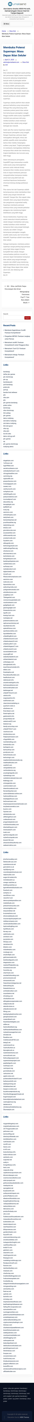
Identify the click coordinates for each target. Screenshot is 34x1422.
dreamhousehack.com (10, 788)
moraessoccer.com (9, 968)
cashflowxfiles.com (9, 1245)
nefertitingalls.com (9, 494)
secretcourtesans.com (10, 468)
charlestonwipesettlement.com (13, 1327)
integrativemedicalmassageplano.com (16, 1284)
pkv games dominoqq (10, 444)
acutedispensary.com (10, 1317)
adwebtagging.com (9, 1338)
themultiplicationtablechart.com (14, 1099)
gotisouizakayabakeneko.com (13, 1183)
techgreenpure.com (9, 559)
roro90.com (7, 1144)
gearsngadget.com (9, 608)
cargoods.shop (8, 1170)
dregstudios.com (8, 962)
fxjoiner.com (7, 812)
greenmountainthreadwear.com (13, 1315)
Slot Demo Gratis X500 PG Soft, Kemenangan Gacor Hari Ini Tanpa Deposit (17, 11)
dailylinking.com (8, 525)
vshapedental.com (9, 768)
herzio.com (7, 1147)
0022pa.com (7, 942)
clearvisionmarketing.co (11, 703)
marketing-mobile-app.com (12, 1260)
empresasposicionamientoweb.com (15, 804)
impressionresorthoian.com (12, 1302)
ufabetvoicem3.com (10, 649)
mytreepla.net (7, 618)
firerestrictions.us (9, 988)
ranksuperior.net (8, 1340)
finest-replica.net (8, 713)
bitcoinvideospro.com (10, 1175)
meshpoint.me (8, 1185)
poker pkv (6, 387)
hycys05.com (7, 1235)
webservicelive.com (9, 845)
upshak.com (7, 1294)
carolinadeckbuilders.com (11, 924)
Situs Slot (25, 62)
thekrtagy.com (8, 781)
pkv (4, 395)
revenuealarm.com (9, 830)
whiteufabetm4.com (10, 659)
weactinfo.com (8, 1253)
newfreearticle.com (9, 1227)
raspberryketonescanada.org (12, 760)
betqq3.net (6, 1042)
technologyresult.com (10, 546)
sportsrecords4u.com (10, 631)
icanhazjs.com (8, 1066)
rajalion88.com (8, 479)
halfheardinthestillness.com (12, 1030)
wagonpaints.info (9, 698)
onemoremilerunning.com (11, 1237)
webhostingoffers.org (10, 548)
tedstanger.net (8, 690)
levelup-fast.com (8, 615)
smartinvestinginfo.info (11, 682)
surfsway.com (8, 566)
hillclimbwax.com (9, 1351)
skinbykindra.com (9, 814)
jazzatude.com (8, 939)
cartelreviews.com (9, 564)
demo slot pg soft (9, 436)
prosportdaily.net (8, 719)
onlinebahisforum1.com (11, 471)
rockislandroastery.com (11, 824)
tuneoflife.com (8, 1366)
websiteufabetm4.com (10, 657)
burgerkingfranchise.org (11, 1201)
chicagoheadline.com (10, 473)
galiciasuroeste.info (9, 957)
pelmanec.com (8, 1131)
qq (4, 441)
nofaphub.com (8, 491)
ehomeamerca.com (9, 553)
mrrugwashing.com (9, 1286)
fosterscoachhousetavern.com (13, 1216)
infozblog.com (8, 996)
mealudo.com (7, 1271)
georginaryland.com (10, 1017)
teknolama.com (8, 1209)
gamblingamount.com (10, 1348)
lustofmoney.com (9, 1358)
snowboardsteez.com (10, 1240)
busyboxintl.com (8, 1191)
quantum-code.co (9, 706)
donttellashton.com (9, 1139)
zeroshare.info (8, 944)
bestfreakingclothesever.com (12, 1304)
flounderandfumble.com (11, 675)
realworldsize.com (9, 1206)
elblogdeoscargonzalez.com (12, 1001)
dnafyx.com (7, 528)
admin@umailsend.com (11, 62)
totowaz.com (7, 1325)
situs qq (6, 428)
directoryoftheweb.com (11, 1136)
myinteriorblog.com (9, 742)
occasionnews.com (9, 1356)
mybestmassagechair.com (12, 1032)
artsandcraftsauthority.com (12, 843)
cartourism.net (8, 1073)
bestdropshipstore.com (11, 561)
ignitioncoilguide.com (10, 835)
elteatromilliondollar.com (11, 1198)
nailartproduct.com (9, 569)
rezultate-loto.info (9, 626)
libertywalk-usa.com (10, 862)
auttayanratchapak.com (11, 1193)
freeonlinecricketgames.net (12, 983)
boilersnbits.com (8, 1222)
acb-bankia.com (8, 1289)
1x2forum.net (7, 463)
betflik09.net (7, 507)
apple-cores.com (8, 1076)
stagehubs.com (8, 460)
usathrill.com (7, 765)
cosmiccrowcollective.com (12, 1178)
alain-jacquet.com (9, 1180)
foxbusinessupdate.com (11, 1278)
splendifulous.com (9, 628)
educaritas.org (8, 502)
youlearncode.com (9, 538)
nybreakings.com (9, 775)
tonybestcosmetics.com (11, 806)
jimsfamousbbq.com (10, 859)
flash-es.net (7, 1291)
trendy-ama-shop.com (10, 726)
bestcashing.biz (8, 986)
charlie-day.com (8, 1273)
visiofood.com (8, 732)
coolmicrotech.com (9, 786)
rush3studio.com (9, 1142)
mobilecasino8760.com (11, 1040)
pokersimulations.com (10, 621)
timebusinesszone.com (11, 1361)
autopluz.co (7, 893)
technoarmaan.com (9, 801)
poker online (7, 405)
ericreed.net (7, 1035)
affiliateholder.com (9, 1371)
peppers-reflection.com (10, 1364)
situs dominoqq (8, 410)
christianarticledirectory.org (12, 1107)
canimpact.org (8, 1068)
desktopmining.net (9, 1084)
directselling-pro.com (10, 827)
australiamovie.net (9, 864)
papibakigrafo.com (9, 1063)
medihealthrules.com (10, 763)
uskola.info (7, 695)
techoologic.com (8, 757)
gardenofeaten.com (9, 1232)
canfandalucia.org (9, 770)
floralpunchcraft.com (10, 1263)
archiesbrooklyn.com (10, 991)
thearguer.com (8, 1258)
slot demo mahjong (9, 421)
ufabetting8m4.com (10, 636)
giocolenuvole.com (9, 530)
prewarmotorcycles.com (11, 906)
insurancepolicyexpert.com (12, 919)
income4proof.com (9, 499)
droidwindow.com (9, 734)
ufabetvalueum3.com (10, 641)
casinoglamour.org (9, 1102)
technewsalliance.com (10, 685)
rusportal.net (7, 1160)
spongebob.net (8, 1188)
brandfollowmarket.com (11, 1330)
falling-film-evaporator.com (12, 1307)
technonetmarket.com (10, 688)
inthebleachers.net (9, 1086)
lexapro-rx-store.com (10, 1089)
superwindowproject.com (11, 1060)
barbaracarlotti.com (9, 1081)
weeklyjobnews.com (10, 1333)
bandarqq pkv (7, 382)
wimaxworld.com (9, 980)
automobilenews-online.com (12, 793)
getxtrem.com (7, 1250)
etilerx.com (7, 670)
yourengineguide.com (10, 773)
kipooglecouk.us (8, 1050)
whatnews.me (8, 708)
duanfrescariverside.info (11, 667)
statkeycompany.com (10, 921)
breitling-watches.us (10, 885)
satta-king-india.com (10, 587)
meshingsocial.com (9, 1255)
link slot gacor (8, 426)
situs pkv (6, 397)
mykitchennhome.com (10, 1053)
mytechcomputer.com (10, 837)
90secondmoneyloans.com (12, 577)
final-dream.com (8, 711)
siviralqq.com (7, 1299)
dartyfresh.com (8, 517)
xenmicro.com (8, 512)
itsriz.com (6, 1167)
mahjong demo (8, 447)
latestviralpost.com (9, 1224)
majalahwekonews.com (11, 1126)
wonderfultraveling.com (11, 975)
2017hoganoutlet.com (10, 1129)
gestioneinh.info (8, 716)
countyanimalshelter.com (11, 1335)
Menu (7, 24)
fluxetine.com (7, 1037)
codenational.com (9, 819)
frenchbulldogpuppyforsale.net (13, 1094)
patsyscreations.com (10, 497)
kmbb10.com (7, 1247)
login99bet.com (8, 466)
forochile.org (7, 970)
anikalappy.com (8, 662)
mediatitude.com (9, 903)
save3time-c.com (9, 895)
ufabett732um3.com (10, 693)
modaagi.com (8, 952)
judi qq (5, 390)
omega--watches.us (9, 882)
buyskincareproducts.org (11, 1091)
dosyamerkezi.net (9, 911)
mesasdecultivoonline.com (12, 1219)
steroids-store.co (8, 1006)
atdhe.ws (6, 1024)
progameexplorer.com (10, 822)
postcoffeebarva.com (10, 1196)
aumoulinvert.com (9, 1055)
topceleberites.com (9, 633)
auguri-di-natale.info (10, 877)
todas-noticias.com (9, 1154)
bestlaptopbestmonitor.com (12, 1014)
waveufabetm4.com (10, 652)
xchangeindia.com (9, 783)
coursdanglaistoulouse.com (12, 872)
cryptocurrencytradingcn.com (13, 1322)
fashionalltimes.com (10, 796)
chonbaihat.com (8, 998)
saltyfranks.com (8, 934)
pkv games (7, 415)
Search (5, 314)
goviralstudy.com (9, 1071)
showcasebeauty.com (10, 916)
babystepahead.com (10, 1343)
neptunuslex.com (9, 875)
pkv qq (5, 379)
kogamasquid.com (9, 1097)
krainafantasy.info (9, 1152)
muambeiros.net (8, 993)
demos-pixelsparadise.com (12, 900)
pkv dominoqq (8, 377)
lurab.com (6, 832)
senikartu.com (8, 1157)
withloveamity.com (9, 535)
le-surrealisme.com (9, 913)
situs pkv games (13, 1388)
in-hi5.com (6, 1149)
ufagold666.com (8, 739)
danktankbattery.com (10, 1268)
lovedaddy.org (8, 1281)
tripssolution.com (9, 584)
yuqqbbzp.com (8, 595)
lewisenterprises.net (9, 520)
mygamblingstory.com (10, 1124)
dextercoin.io (7, 1104)
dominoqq (6, 408)
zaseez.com (7, 486)
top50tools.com (8, 929)
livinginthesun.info (9, 1165)
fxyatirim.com (8, 541)
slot (6, 65)
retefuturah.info (8, 680)
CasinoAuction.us (9, 1048)
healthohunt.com (9, 677)
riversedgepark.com (9, 484)
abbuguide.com (8, 543)
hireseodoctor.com (9, 610)
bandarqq (6, 372)
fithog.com (6, 1011)
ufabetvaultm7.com (9, 644)
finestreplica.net (8, 672)
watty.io (5, 1162)
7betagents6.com (9, 597)
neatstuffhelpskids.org (10, 965)
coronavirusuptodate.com (11, 600)
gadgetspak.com (8, 605)
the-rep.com (7, 931)
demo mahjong (8, 418)
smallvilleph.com (9, 955)
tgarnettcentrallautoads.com (12, 887)
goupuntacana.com (9, 481)
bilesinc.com (7, 947)
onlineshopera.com (9, 515)
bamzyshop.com (8, 750)
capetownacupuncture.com (12, 1173)
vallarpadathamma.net (11, 1204)
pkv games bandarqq (10, 403)
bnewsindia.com (8, 744)
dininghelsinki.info (9, 664)
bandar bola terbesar (10, 392)
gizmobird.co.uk (8, 867)
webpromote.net (8, 1004)
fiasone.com (7, 1265)
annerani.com (7, 937)
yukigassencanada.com (11, 590)
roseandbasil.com (9, 1019)
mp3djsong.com (8, 869)
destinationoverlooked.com (12, 1346)
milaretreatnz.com (9, 949)
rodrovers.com (8, 582)
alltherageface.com (9, 817)
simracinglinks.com (9, 908)
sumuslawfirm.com (9, 1309)
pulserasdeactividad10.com (12, 1079)
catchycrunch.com (9, 489)
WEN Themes (24, 1417)
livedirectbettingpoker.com (12, 1276)
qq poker (16, 1399)
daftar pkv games (9, 374)
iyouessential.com (9, 533)
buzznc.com (7, 809)
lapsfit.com (7, 613)
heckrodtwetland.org (10, 1027)
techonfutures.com (9, 755)
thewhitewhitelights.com (11, 1022)
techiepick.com (8, 747)
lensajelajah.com (9, 504)
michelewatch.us (9, 880)
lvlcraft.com (7, 574)
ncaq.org (6, 510)
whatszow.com (8, 551)
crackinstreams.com (10, 602)
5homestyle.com (8, 1109)
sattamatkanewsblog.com (12, 1320)
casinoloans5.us (8, 1045)
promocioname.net (9, 978)
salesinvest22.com (9, 721)
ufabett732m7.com (9, 729)
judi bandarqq (8, 385)
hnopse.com (7, 1353)
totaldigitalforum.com (10, 799)
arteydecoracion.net (9, 1009)
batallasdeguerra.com (10, 960)
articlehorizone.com (9, 592)
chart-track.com (8, 973)
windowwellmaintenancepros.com (14, 1369)
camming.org (7, 476)
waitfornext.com (8, 701)
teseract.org (7, 724)
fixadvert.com (7, 890)
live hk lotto (7, 434)
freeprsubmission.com (10, 737)
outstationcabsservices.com (12, 778)
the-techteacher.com (10, 791)
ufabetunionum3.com (10, 639)
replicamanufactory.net (11, 623)
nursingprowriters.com (10, 1312)
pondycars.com (8, 752)
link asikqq (6, 413)
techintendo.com (8, 556)
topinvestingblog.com (10, 926)
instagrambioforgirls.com (11, 1242)
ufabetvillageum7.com (10, 646)
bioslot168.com (8, 840)
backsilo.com (7, 1296)
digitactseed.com (9, 571)
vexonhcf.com (8, 898)
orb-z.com (6, 1214)
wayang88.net (8, 654)
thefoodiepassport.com (11, 1058)
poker (5, 1388)
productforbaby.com (10, 1211)
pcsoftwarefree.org (9, 522)
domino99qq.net (8, 1134)
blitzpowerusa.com (9, 1229)
